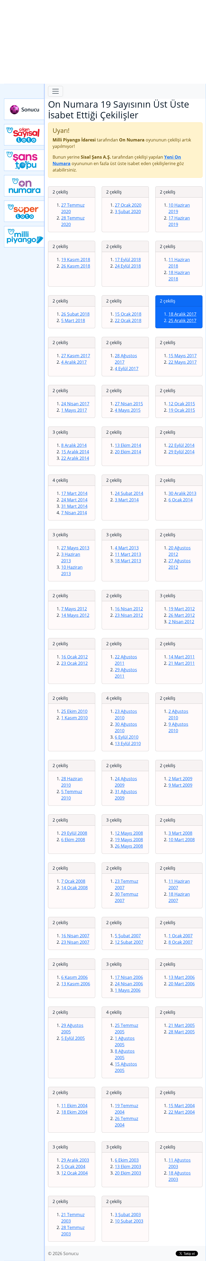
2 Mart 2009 (180, 779)
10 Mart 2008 (181, 840)
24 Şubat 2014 (129, 493)
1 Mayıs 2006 (128, 990)
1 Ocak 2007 (180, 936)
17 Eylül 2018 (128, 260)
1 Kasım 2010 (74, 718)
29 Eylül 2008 (74, 833)
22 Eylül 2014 (181, 445)
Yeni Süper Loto (24, 211)
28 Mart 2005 (181, 1032)
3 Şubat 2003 (128, 1215)
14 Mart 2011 (181, 657)
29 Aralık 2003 (75, 1160)
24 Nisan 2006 (129, 984)
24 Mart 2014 (74, 500)
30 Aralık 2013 (182, 493)
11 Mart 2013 (128, 554)
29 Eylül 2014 (181, 452)
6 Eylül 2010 (126, 737)
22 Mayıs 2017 (182, 362)
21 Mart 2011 (181, 663)
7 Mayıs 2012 (74, 609)
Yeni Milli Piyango (24, 236)
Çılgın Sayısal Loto (24, 134)
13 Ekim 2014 (128, 445)
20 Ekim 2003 (128, 1173)
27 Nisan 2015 (129, 404)
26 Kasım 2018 (75, 266)
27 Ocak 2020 (128, 205)
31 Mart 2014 (74, 506)
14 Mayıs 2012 (75, 615)
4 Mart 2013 (127, 548)
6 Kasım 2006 (74, 977)
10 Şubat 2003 (129, 1221)
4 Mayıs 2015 (128, 410)
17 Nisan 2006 (129, 977)
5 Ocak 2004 (73, 1166)
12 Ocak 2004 (74, 1173)
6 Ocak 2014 (180, 500)
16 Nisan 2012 (129, 609)
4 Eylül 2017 (126, 368)
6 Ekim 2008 (73, 840)
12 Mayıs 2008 (129, 833)
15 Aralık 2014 (75, 452)
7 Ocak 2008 (73, 881)
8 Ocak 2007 (180, 942)
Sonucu (24, 109)
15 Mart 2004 (181, 1106)
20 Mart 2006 (181, 984)
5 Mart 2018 (73, 320)
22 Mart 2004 (181, 1112)
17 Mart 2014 (74, 493)
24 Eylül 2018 (128, 266)
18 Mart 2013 (128, 561)
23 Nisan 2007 (75, 942)
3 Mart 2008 (180, 833)
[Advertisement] (103, 41)
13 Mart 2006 (181, 977)
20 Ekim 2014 (128, 452)
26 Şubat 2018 (75, 314)
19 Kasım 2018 (75, 260)
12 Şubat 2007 (129, 942)
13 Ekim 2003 (128, 1166)
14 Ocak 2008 (74, 888)
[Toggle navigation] (55, 91)
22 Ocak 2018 (128, 320)
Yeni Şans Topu (24, 160)
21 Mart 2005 (181, 1025)
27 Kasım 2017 (75, 356)
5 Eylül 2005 (73, 1038)
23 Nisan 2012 (129, 615)
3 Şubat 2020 (128, 211)
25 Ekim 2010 (74, 711)
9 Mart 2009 (180, 785)
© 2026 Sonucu (63, 1253)
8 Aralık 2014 (74, 445)
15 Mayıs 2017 (182, 356)
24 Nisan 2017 (75, 404)
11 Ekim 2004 (74, 1106)
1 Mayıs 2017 (74, 410)
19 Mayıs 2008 (129, 840)
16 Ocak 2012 (74, 657)
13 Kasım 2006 (75, 984)
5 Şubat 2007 (128, 936)
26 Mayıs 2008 (129, 846)
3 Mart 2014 (127, 500)
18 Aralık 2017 (182, 314)
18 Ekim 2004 (74, 1112)
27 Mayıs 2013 (75, 548)
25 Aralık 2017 (182, 320)
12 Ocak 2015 (181, 404)
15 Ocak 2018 (128, 314)
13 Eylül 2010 (128, 743)
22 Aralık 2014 (75, 458)
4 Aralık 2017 (74, 362)
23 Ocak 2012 (74, 663)
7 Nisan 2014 (74, 513)
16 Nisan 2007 (75, 936)
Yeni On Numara (24, 185)
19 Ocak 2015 (181, 410)
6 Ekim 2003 (127, 1160)
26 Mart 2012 (181, 615)
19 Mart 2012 (181, 609)
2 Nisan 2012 (181, 622)
